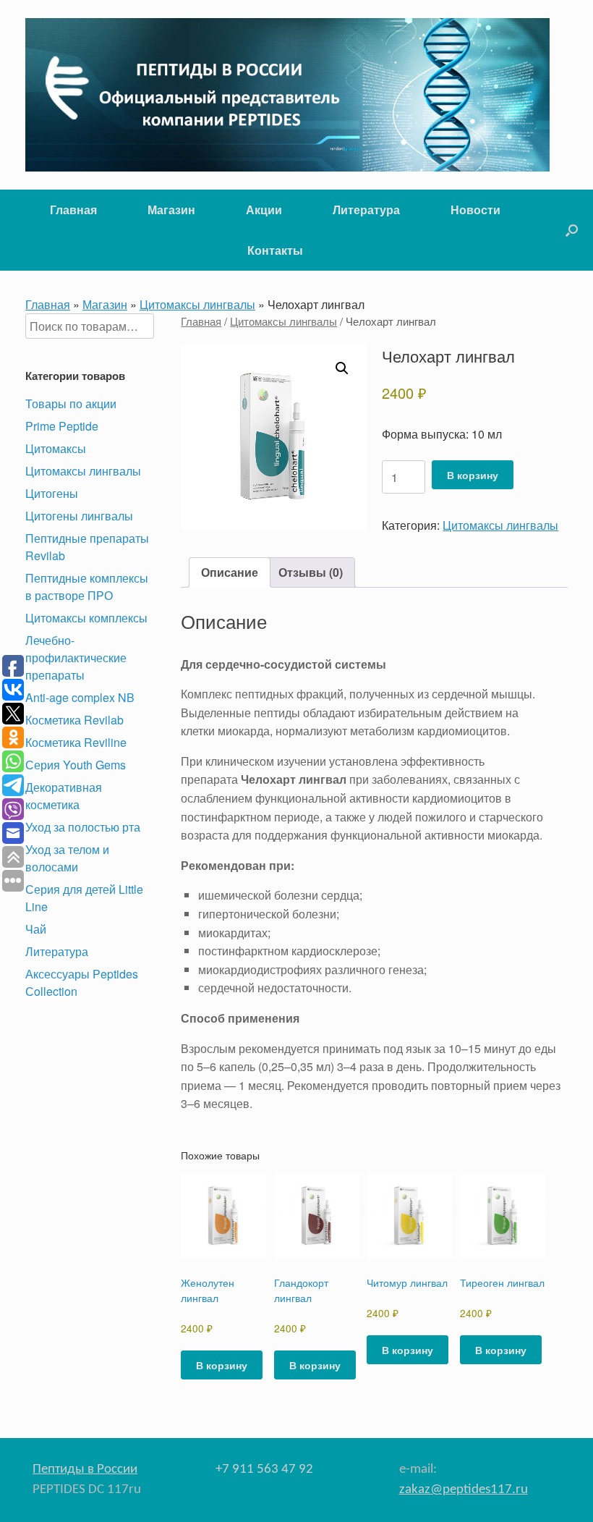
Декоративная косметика (63, 796)
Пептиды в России (85, 1469)
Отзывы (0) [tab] (310, 572)
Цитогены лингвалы (79, 515)
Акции (264, 209)
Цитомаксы (55, 448)
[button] (571, 230)
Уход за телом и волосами (67, 858)
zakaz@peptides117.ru (463, 1490)
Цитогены (51, 493)
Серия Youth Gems (75, 764)
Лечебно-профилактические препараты (76, 657)
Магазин (171, 209)
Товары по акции (70, 403)
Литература (366, 209)
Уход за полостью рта (82, 827)
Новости (475, 209)
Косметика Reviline (76, 742)
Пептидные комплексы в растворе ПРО (86, 587)
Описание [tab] (229, 572)
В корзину (472, 475)
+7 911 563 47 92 (264, 1469)
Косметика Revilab (74, 719)
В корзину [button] (221, 1365)
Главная (73, 209)
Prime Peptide (61, 426)
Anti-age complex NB (80, 697)
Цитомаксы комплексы (86, 617)
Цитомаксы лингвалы (197, 304)
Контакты (275, 250)
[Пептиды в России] (287, 95)
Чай (35, 929)
